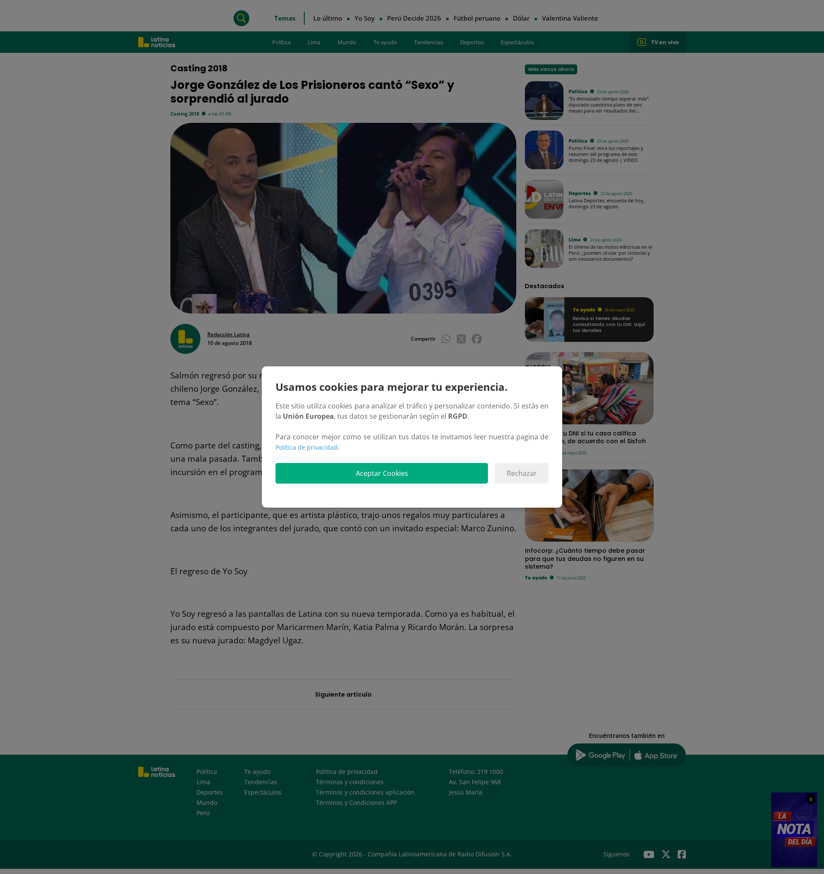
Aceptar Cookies (382, 473)
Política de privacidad (306, 447)
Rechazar (522, 473)
